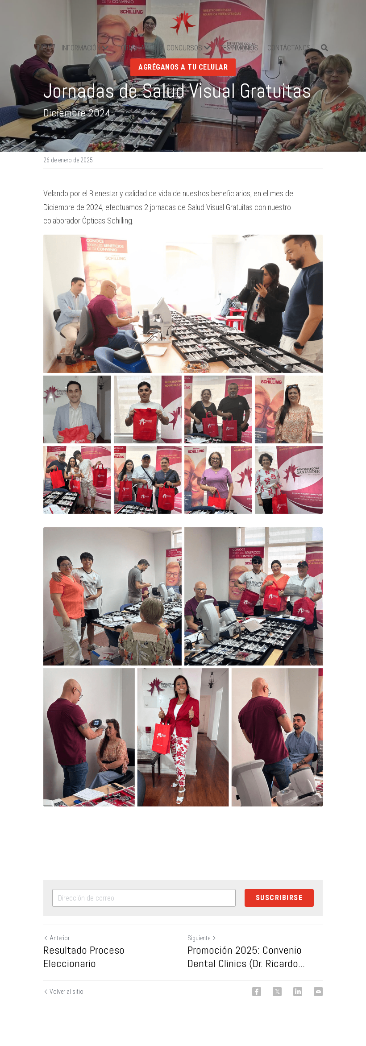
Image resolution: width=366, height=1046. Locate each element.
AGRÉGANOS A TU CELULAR (183, 67)
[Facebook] (256, 991)
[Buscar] (324, 48)
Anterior (60, 938)
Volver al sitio (66, 991)
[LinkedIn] (297, 991)
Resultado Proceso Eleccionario (84, 956)
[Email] (318, 991)
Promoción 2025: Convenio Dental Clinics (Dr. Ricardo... (246, 956)
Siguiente (198, 938)
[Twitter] (277, 991)
